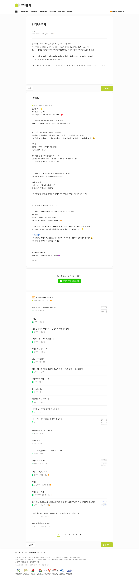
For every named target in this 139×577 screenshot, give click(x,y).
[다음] (80, 535)
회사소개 (70, 11)
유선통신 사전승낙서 (80, 559)
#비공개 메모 (36, 235)
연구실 (43, 552)
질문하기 (108, 88)
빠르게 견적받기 (118, 11)
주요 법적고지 (70, 559)
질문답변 (53, 11)
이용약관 (24, 552)
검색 (31, 545)
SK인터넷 (43, 11)
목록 (29, 88)
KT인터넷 (24, 11)
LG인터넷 (34, 11)
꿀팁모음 (61, 11)
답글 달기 (34, 260)
